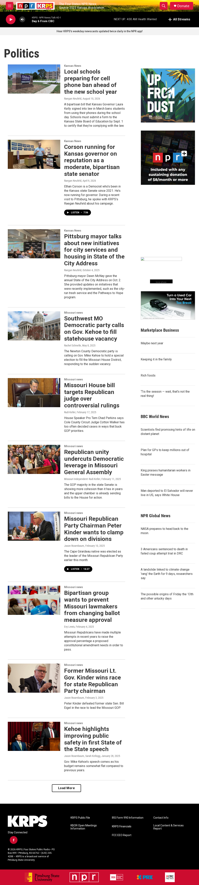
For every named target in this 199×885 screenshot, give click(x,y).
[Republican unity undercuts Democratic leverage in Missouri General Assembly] (34, 459)
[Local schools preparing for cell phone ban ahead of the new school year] (34, 79)
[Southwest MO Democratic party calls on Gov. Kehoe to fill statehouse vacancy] (34, 325)
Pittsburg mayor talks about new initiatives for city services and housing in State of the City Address (94, 250)
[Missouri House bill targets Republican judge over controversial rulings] (34, 392)
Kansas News (72, 65)
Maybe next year (152, 343)
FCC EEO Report (121, 835)
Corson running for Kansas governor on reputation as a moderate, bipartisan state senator (92, 160)
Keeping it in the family (156, 359)
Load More (66, 788)
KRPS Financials (121, 826)
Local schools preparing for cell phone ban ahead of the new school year (90, 81)
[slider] (28, 19)
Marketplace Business (160, 330)
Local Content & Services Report (168, 827)
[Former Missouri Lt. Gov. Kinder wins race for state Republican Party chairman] (34, 678)
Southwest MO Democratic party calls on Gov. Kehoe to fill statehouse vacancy (94, 328)
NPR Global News (155, 515)
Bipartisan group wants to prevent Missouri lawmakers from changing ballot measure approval (92, 606)
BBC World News (155, 416)
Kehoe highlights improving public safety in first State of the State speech (93, 738)
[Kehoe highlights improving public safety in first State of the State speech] (34, 736)
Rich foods (148, 375)
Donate (183, 6)
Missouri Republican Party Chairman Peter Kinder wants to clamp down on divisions (93, 528)
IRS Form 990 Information (127, 817)
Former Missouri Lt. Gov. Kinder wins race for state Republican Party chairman (92, 680)
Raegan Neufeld (72, 98)
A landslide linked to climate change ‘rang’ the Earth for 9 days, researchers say (167, 574)
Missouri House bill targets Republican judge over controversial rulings (91, 395)
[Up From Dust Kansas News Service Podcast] (168, 95)
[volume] (22, 19)
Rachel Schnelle (72, 345)
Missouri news (73, 312)
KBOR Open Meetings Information (84, 827)
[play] (11, 19)
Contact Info (160, 817)
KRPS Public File (80, 817)
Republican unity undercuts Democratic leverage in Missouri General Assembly (94, 462)
